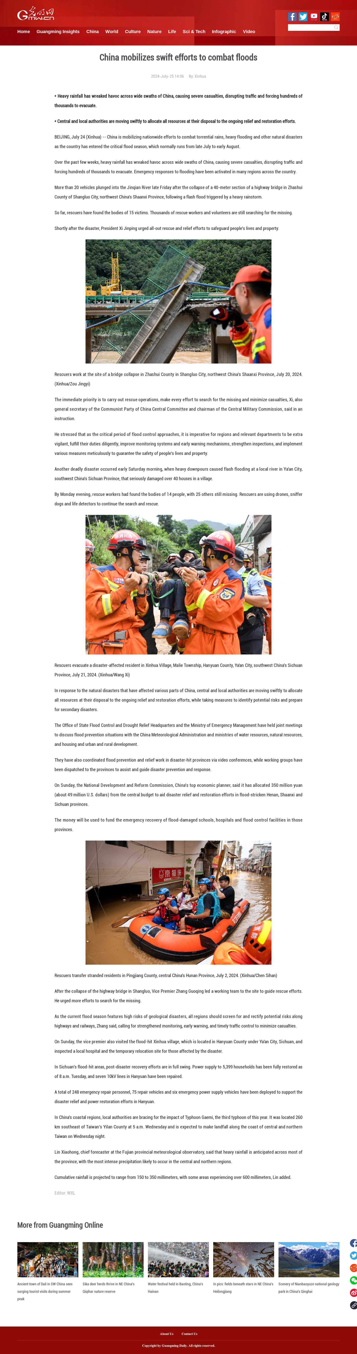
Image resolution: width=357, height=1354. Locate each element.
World (111, 31)
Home (23, 31)
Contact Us (191, 1334)
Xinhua (200, 76)
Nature (154, 31)
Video (249, 31)
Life (172, 31)
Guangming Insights (58, 31)
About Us (166, 1334)
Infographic (224, 31)
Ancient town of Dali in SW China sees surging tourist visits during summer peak (45, 1291)
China (92, 31)
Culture (133, 31)
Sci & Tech (194, 31)
